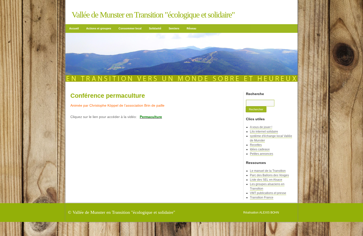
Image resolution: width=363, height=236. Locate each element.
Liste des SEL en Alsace (266, 179)
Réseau (191, 28)
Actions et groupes (98, 28)
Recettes (256, 145)
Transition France (261, 197)
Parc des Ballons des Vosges (269, 175)
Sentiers (174, 28)
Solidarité (155, 28)
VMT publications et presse (268, 193)
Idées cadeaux (260, 149)
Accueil (74, 28)
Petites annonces (261, 154)
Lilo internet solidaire (264, 131)
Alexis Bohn (269, 212)
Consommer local (130, 28)
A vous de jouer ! (261, 127)
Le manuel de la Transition (268, 171)
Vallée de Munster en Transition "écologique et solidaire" (153, 14)
